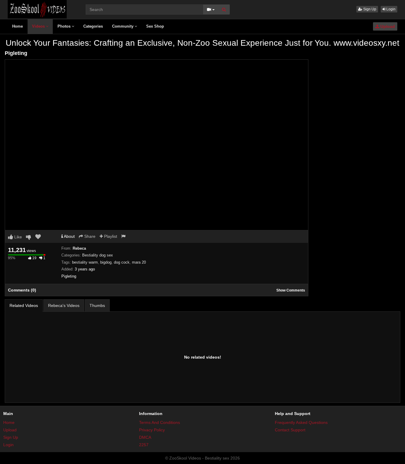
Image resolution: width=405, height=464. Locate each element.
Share (89, 236)
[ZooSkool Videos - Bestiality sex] (37, 9)
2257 (144, 444)
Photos (65, 26)
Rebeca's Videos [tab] (63, 305)
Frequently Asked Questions (301, 422)
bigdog (105, 262)
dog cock (122, 262)
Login (390, 9)
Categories (93, 26)
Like (17, 237)
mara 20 (139, 262)
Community (123, 26)
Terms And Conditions (159, 422)
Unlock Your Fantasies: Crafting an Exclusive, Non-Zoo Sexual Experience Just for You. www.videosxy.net (202, 42)
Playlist (110, 236)
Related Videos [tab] (23, 305)
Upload (387, 26)
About (69, 236)
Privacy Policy (152, 429)
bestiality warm (85, 262)
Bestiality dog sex (97, 255)
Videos (39, 26)
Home (17, 26)
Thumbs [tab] (97, 305)
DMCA (145, 437)
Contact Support (290, 429)
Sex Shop (155, 26)
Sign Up (369, 9)
